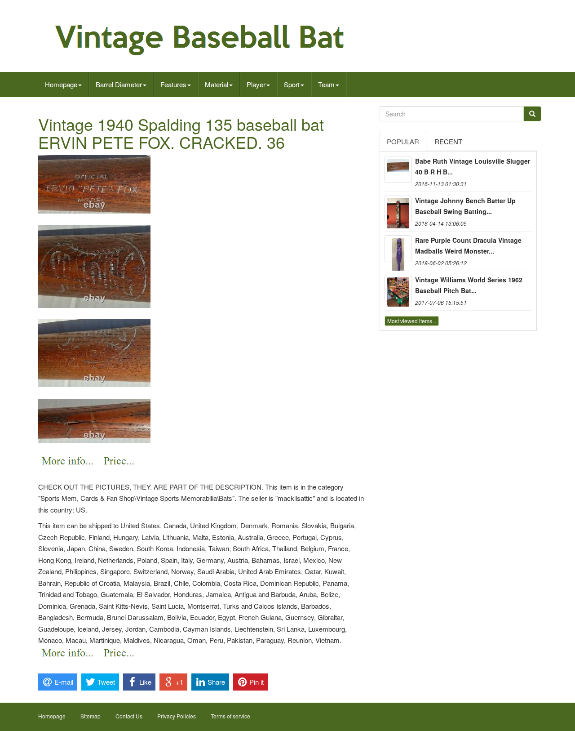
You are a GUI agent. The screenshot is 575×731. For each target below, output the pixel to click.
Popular (403, 141)
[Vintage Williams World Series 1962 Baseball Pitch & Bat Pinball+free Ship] (398, 288)
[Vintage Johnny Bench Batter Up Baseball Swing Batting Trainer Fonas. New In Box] (398, 209)
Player (256, 84)
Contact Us (128, 716)
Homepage (61, 84)
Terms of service (230, 716)
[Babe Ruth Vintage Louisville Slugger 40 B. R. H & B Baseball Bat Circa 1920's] (398, 169)
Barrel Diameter (119, 84)
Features (173, 84)
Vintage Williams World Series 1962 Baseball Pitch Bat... (468, 285)
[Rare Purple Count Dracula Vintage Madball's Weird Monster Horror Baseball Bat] (398, 248)
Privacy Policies (176, 716)
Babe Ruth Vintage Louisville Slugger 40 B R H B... (472, 166)
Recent (448, 141)
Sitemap (90, 716)
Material (216, 84)
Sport (292, 84)
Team (326, 84)
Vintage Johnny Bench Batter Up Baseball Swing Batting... (465, 206)
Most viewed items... (411, 321)
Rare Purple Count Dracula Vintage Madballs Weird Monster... (468, 245)
